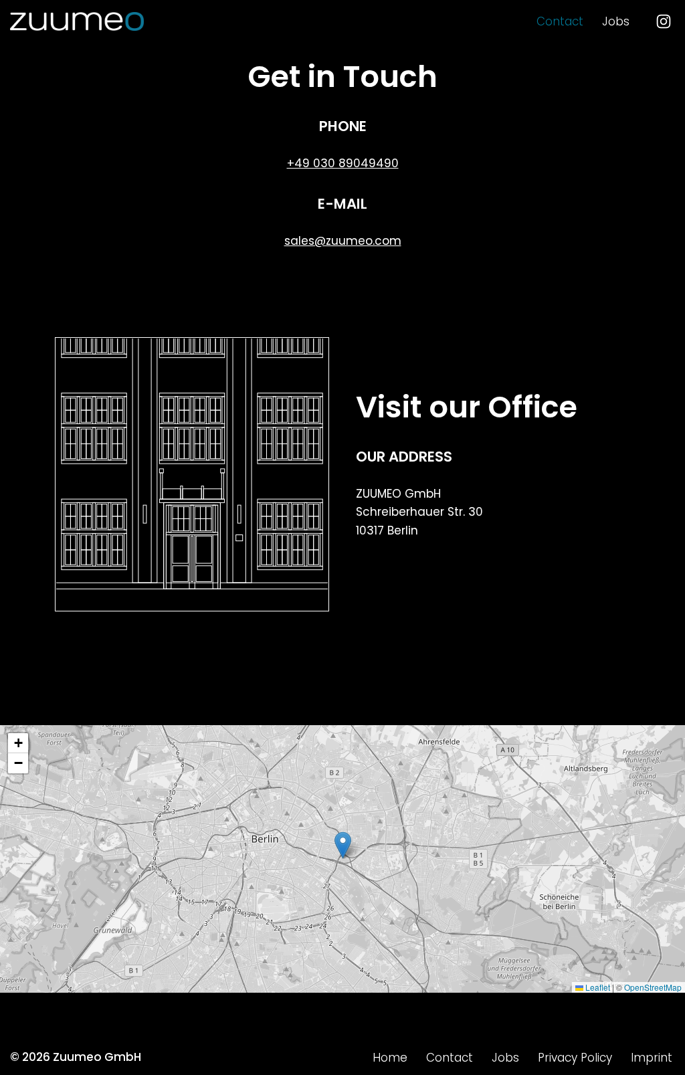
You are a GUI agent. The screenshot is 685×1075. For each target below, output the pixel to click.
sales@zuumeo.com (342, 241)
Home (390, 1058)
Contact (559, 21)
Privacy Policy (575, 1058)
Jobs (615, 21)
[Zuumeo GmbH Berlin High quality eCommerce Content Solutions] (77, 21)
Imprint (651, 1058)
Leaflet (596, 987)
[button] (342, 845)
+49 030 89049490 (343, 163)
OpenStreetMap (653, 987)
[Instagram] (663, 21)
